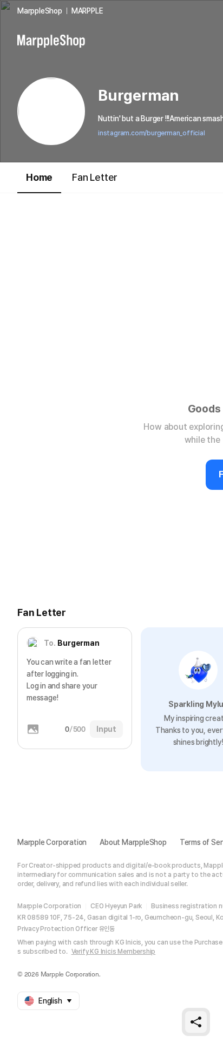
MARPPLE (87, 10)
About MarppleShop (133, 842)
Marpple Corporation (52, 842)
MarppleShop (39, 10)
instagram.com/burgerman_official (151, 133)
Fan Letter (94, 177)
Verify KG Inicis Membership (113, 951)
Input (106, 729)
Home (39, 177)
